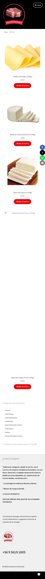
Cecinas (7, 410)
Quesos (7, 432)
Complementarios (11, 418)
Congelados (9, 421)
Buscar (22, 575)
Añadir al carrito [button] (22, 85)
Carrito (34, 573)
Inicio (6, 32)
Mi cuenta (7, 575)
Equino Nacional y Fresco (13, 425)
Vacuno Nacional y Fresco (13, 436)
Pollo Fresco (9, 428)
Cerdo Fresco (9, 414)
